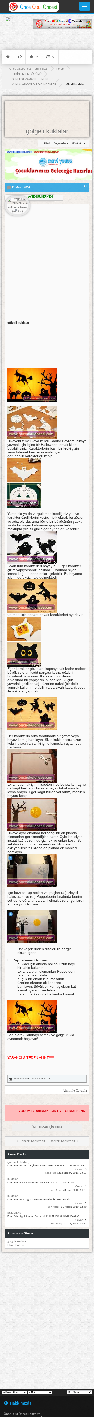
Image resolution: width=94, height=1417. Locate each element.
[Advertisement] (62, 39)
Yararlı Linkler (34, 56)
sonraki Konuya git (63, 1141)
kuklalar (12, 1179)
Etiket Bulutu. (16, 1245)
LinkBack (46, 143)
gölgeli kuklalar (47, 131)
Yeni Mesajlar (19, 56)
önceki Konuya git (33, 1141)
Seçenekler (60, 143)
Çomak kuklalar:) (18, 1162)
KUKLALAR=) (15, 1213)
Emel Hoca (20, 1078)
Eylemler (50, 56)
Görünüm (77, 143)
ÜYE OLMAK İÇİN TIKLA (47, 1127)
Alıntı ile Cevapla (75, 1090)
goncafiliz (36, 1078)
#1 (85, 186)
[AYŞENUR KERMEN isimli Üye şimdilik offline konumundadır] (17, 206)
